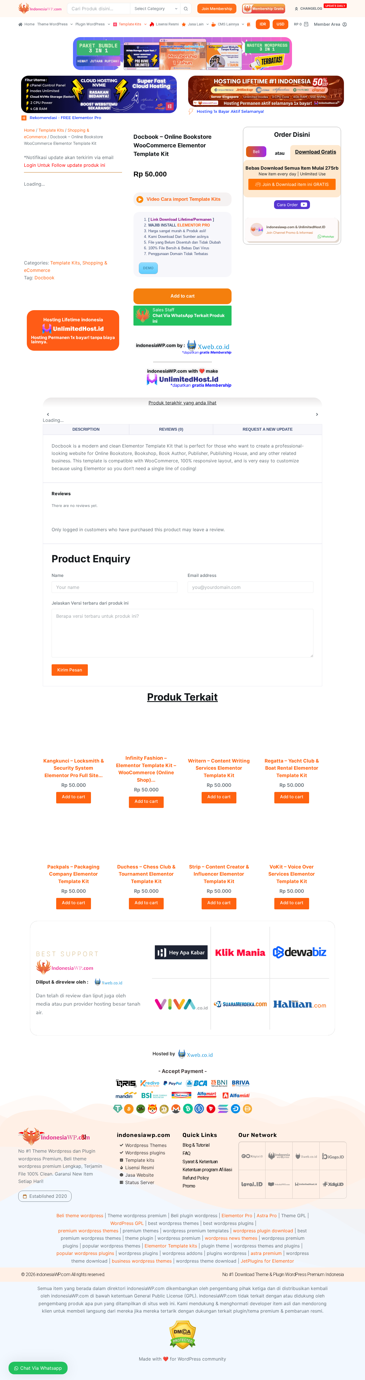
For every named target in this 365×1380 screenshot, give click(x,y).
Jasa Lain (196, 24)
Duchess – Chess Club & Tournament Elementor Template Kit (146, 874)
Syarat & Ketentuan (200, 1161)
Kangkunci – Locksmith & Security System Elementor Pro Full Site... (73, 768)
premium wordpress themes (88, 1230)
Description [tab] (86, 429)
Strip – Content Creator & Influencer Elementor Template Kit (219, 874)
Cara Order (287, 204)
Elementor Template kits (171, 1246)
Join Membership (217, 8)
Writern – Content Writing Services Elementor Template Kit (219, 768)
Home (30, 24)
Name (58, 575)
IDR (263, 24)
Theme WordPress (52, 24)
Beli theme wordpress (79, 1215)
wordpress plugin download (263, 1230)
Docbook (44, 277)
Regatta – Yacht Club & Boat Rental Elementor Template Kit (292, 768)
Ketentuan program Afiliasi (207, 1169)
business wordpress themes (142, 1261)
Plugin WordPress (90, 24)
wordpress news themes (231, 1238)
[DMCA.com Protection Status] (182, 1334)
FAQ (186, 1153)
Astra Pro (267, 1215)
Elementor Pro (237, 1215)
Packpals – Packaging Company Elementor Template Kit (73, 874)
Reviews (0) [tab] (171, 429)
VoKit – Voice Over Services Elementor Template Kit (291, 874)
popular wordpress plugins (85, 1253)
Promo (188, 1186)
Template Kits (130, 24)
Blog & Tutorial (195, 1145)
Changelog (322, 7)
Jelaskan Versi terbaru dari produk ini (90, 603)
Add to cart (182, 296)
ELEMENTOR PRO (193, 225)
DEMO (148, 268)
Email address (202, 575)
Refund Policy (195, 1178)
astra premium (266, 1253)
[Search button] (186, 8)
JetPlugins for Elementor (267, 1261)
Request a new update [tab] (268, 429)
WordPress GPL (127, 1223)
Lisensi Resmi (167, 24)
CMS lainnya (228, 24)
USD (280, 24)
